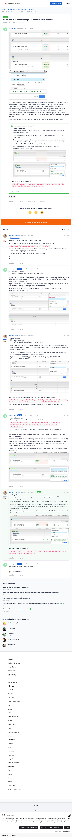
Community (10, 9)
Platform (11, 659)
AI (8, 678)
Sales (9, 705)
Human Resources (14, 701)
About (10, 770)
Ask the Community (21, 9)
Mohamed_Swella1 (14, 235)
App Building (12, 675)
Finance (10, 709)
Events (10, 720)
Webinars (11, 736)
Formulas (31, 9)
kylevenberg (11, 645)
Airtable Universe (13, 763)
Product (10, 690)
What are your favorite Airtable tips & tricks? (16, 587)
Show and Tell (7, 589)
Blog (9, 778)
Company (11, 766)
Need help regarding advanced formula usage (16, 598)
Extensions (11, 671)
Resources (11, 740)
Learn (9, 713)
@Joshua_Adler (14, 238)
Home (3, 9)
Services (10, 747)
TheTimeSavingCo (13, 623)
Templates (11, 759)
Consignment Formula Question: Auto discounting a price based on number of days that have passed (32, 603)
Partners (10, 743)
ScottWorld (11, 634)
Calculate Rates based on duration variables (16, 609)
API (36, 810)
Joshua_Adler (13, 28)
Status (10, 782)
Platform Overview (14, 663)
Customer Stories (13, 732)
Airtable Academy (13, 717)
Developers (11, 751)
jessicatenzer (11, 628)
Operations (11, 698)
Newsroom (11, 786)
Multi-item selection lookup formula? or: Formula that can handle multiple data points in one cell (31, 592)
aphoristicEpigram (13, 639)
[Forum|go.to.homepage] (13, 3)
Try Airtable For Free (14, 789)
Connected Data (13, 682)
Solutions (11, 686)
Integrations (12, 667)
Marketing (11, 694)
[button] (2, 4)
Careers (10, 774)
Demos (10, 728)
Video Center (12, 724)
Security (36, 805)
